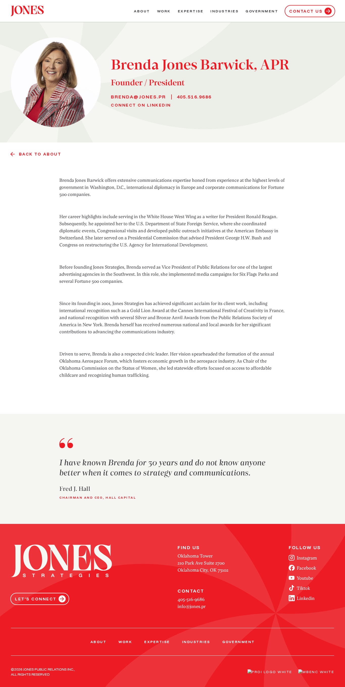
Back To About (40, 154)
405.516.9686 (194, 97)
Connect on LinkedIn (141, 105)
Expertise (191, 11)
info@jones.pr (192, 606)
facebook (306, 568)
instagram (307, 558)
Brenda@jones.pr (138, 97)
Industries (224, 11)
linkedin (306, 598)
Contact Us (306, 11)
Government (261, 11)
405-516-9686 (191, 599)
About (142, 11)
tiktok (303, 588)
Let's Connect (36, 598)
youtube (305, 578)
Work (164, 11)
